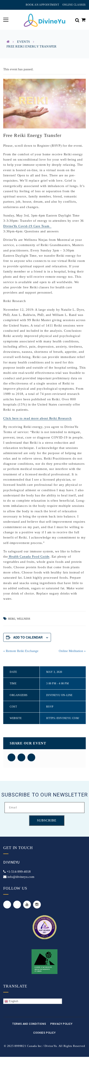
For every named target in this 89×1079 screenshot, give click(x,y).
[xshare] (21, 757)
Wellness (23, 618)
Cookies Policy (44, 1032)
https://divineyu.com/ (62, 718)
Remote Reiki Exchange (20, 651)
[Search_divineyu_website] (77, 20)
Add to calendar (28, 637)
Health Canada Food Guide (28, 556)
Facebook (17, 904)
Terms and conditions (29, 1023)
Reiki (11, 618)
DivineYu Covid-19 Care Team (27, 226)
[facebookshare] (11, 757)
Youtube (27, 904)
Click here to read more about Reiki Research (37, 418)
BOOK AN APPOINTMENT (42, 4)
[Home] (8, 41)
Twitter (7, 904)
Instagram (37, 904)
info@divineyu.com (20, 877)
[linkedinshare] (31, 757)
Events (23, 41)
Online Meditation (72, 651)
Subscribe (46, 820)
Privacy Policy (61, 1023)
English (13, 1001)
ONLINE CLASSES (74, 4)
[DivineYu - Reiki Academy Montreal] (44, 19)
